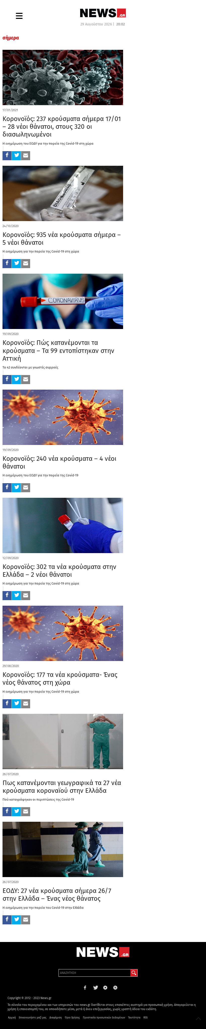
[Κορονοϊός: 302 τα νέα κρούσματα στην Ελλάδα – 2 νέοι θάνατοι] (63, 525)
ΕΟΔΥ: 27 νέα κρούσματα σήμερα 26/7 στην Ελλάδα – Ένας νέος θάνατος (57, 894)
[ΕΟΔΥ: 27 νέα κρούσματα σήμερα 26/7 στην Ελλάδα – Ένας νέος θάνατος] (63, 849)
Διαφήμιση (55, 1017)
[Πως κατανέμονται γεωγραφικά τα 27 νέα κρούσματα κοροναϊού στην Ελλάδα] (63, 741)
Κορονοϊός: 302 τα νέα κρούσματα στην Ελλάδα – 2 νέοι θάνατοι (59, 571)
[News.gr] (103, 13)
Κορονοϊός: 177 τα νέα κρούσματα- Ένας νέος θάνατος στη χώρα (60, 678)
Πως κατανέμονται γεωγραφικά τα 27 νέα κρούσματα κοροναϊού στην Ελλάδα (62, 787)
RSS (145, 1017)
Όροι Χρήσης (72, 1017)
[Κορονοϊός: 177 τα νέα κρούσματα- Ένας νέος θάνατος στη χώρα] (63, 633)
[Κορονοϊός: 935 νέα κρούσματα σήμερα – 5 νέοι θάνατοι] (63, 193)
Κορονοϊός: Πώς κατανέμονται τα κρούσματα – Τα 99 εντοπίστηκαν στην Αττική (58, 350)
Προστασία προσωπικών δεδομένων (104, 1017)
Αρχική (12, 1017)
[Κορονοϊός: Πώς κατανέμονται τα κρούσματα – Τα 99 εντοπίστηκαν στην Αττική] (63, 301)
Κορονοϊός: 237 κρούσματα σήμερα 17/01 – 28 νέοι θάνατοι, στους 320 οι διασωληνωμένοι (62, 126)
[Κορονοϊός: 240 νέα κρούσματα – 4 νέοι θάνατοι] (63, 417)
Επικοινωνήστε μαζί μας (32, 1017)
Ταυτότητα (134, 1017)
